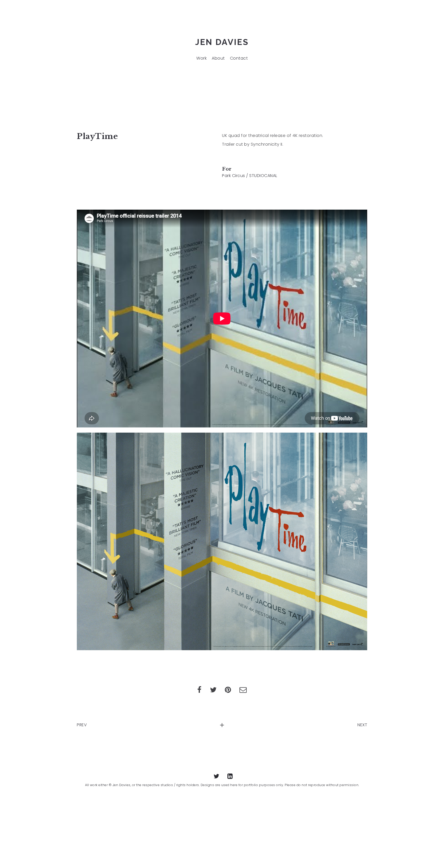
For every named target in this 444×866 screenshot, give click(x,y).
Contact (239, 58)
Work (201, 58)
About (218, 58)
